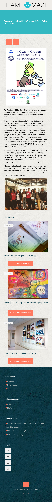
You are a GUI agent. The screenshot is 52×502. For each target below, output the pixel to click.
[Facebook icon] (23, 493)
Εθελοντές (11, 408)
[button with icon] (8, 450)
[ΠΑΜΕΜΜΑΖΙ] (26, 5)
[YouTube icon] (29, 493)
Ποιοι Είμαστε (12, 385)
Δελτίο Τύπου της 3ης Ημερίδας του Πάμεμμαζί (21, 256)
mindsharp (38, 489)
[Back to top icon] (26, 484)
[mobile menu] (49, 5)
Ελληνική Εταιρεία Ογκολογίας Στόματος (22, 435)
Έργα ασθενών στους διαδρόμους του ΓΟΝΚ (20, 353)
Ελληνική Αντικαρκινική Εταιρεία (19, 431)
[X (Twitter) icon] (26, 493)
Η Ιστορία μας (12, 381)
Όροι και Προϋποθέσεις (16, 389)
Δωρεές (10, 404)
